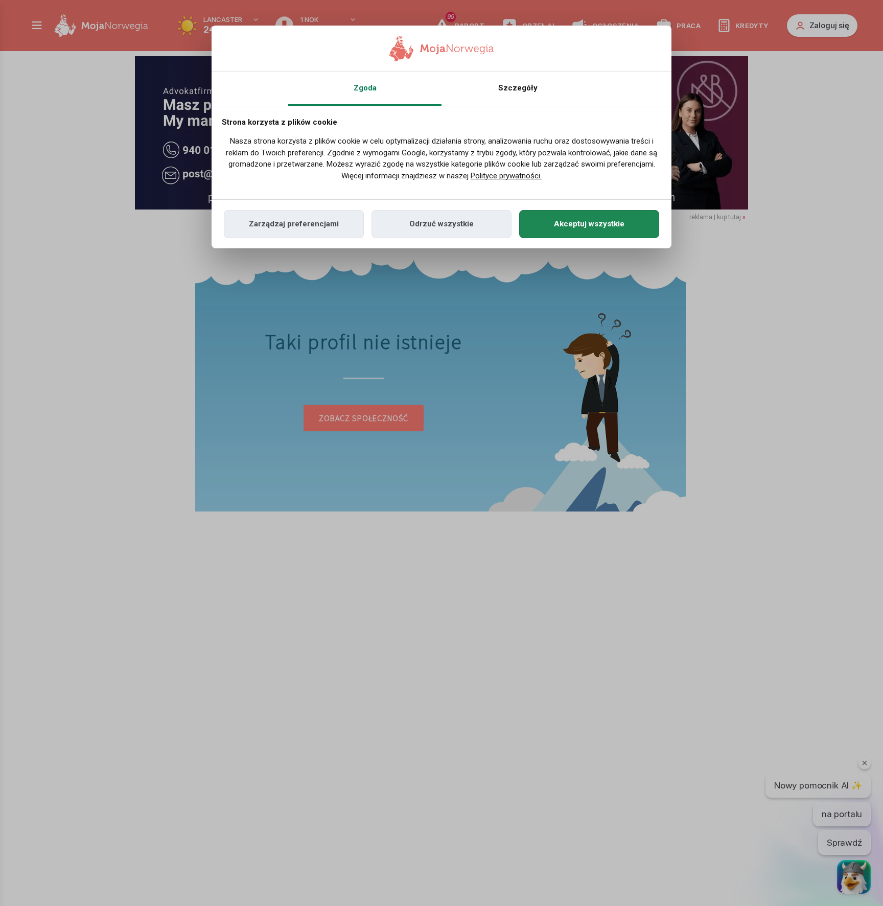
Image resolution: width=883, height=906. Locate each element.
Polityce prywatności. (506, 175)
